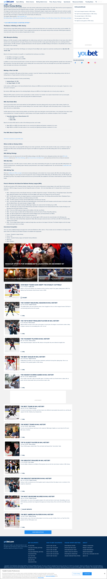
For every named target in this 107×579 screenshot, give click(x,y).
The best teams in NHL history (32, 407)
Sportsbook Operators (71, 554)
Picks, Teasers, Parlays (55, 2)
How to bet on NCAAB (52, 552)
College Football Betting (35, 548)
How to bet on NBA (51, 550)
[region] (53, 574)
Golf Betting (31, 556)
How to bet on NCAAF (52, 548)
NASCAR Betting (32, 562)
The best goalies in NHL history (33, 357)
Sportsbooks (67, 2)
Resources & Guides (78, 2)
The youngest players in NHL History (35, 339)
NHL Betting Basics (8, 18)
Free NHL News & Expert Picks (53, 18)
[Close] (104, 573)
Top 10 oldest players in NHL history (35, 443)
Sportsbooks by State (71, 550)
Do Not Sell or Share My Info (91, 554)
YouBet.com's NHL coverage (15, 173)
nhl (11, 4)
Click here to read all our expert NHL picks (13, 138)
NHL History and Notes (66, 18)
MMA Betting (31, 560)
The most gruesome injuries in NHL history (38, 496)
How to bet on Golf (51, 556)
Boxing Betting (32, 558)
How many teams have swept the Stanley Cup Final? (41, 285)
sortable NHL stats (67, 165)
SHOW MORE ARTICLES (38, 532)
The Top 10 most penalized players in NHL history (40, 321)
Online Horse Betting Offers (72, 556)
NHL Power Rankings (20, 158)
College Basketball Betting (35, 552)
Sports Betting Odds (70, 548)
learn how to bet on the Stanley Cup (36, 158)
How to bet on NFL (51, 545)
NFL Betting (31, 545)
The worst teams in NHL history (33, 425)
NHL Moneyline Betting (18, 18)
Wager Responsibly (88, 552)
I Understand (87, 573)
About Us (85, 556)
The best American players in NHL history (37, 514)
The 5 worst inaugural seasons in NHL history (39, 303)
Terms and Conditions (50, 576)
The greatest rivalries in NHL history (35, 461)
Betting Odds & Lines (41, 2)
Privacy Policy (41, 577)
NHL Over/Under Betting (39, 18)
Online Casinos (30, 2)
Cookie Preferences (88, 550)
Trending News (89, 2)
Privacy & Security (88, 548)
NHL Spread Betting (28, 18)
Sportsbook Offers (70, 545)
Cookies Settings (76, 573)
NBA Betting (31, 550)
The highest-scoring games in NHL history (37, 375)
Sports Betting (20, 2)
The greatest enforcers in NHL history (36, 479)
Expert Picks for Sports (71, 552)
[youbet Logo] (9, 2)
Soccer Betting (32, 554)
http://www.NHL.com (22, 16)
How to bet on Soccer (52, 554)
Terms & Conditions (88, 545)
